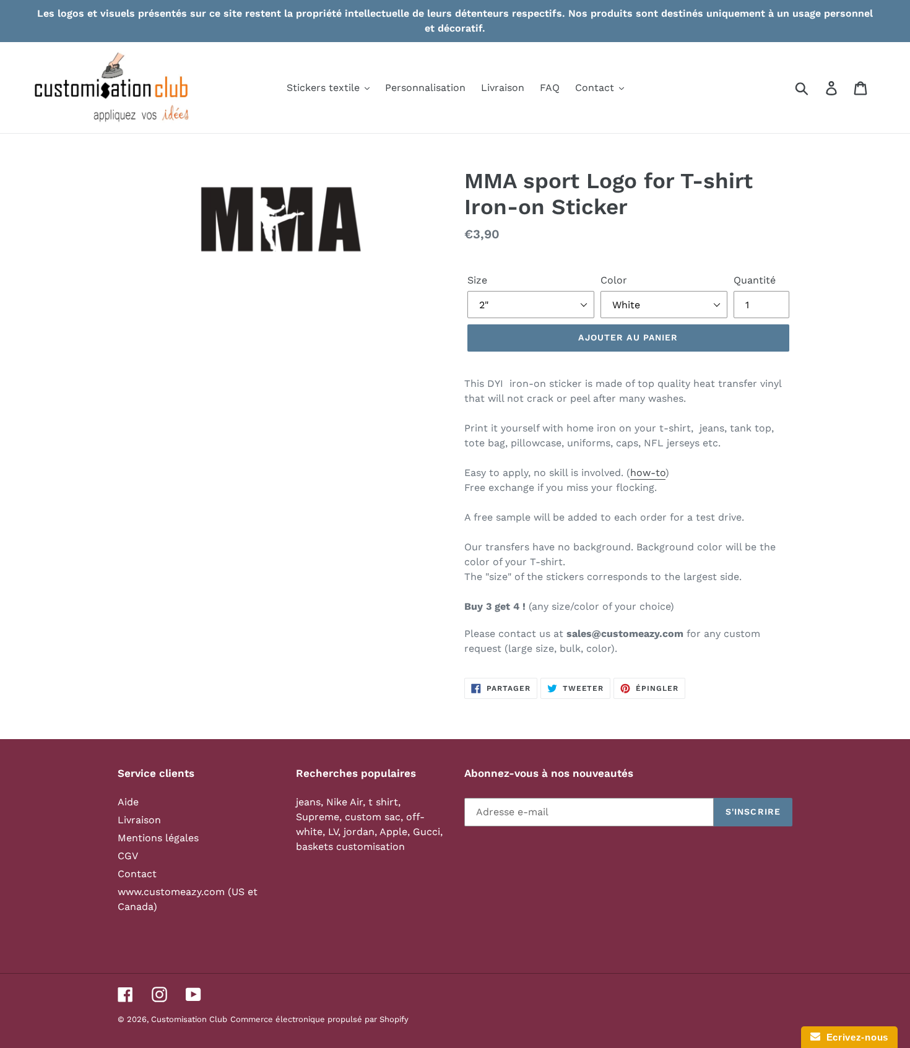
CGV (128, 856)
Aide (128, 802)
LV (333, 832)
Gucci (426, 832)
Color (613, 280)
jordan (359, 832)
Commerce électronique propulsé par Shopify (319, 1019)
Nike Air (344, 802)
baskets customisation (350, 846)
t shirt (383, 802)
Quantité (755, 280)
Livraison (139, 820)
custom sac (373, 817)
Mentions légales (158, 838)
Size (477, 280)
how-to (647, 473)
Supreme (317, 817)
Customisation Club (189, 1019)
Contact (137, 874)
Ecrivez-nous (854, 1037)
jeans (308, 802)
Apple (393, 832)
